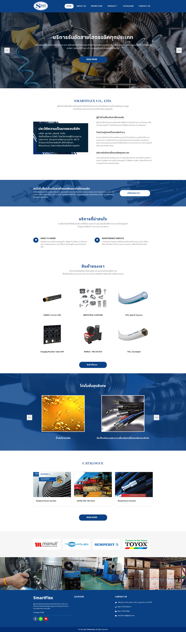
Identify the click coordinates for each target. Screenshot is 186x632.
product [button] (112, 6)
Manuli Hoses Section (127, 501)
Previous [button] (7, 50)
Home (69, 6)
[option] (63, 417)
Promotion (96, 6)
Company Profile (38, 612)
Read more (141, 59)
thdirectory (91, 629)
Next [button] (179, 50)
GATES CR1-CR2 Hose (86, 501)
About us (81, 6)
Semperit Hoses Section (46, 501)
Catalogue (128, 6)
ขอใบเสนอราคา (134, 193)
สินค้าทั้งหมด (92, 364)
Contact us (144, 6)
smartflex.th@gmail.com (126, 615)
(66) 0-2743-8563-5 (124, 607)
